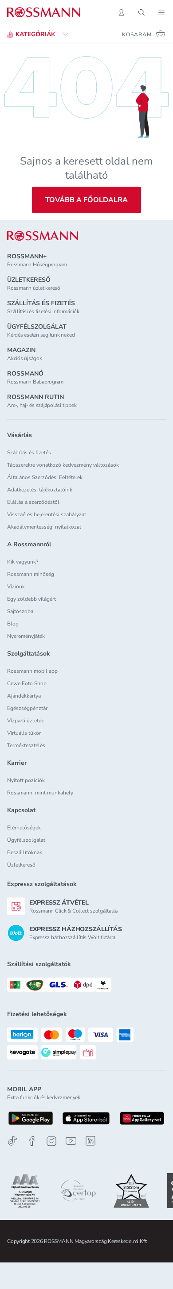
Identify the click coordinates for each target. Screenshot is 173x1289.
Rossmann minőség (30, 574)
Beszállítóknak (24, 852)
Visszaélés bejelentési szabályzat (46, 514)
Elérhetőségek (24, 827)
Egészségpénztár (27, 708)
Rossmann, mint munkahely (40, 792)
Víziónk (16, 586)
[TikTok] (12, 1141)
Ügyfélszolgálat (26, 840)
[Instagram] (51, 1141)
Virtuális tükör (24, 733)
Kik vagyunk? (22, 561)
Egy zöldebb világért (31, 598)
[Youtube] (71, 1141)
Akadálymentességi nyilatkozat (44, 526)
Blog (13, 623)
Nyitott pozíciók (26, 780)
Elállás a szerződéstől (33, 502)
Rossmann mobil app (32, 671)
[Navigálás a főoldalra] (43, 12)
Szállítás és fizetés (29, 452)
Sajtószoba (20, 611)
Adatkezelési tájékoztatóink (39, 489)
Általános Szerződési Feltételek (45, 477)
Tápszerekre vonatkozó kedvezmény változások (63, 464)
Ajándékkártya (24, 695)
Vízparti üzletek (25, 720)
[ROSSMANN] (42, 236)
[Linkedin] (90, 1141)
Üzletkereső (21, 864)
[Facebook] (32, 1141)
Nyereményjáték (26, 636)
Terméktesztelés (26, 745)
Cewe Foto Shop (27, 683)
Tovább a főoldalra (86, 200)
